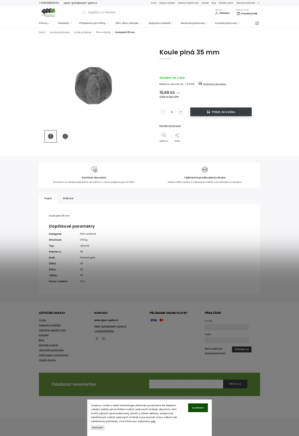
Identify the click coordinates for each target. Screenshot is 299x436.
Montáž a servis (226, 3)
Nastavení (97, 427)
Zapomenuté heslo (215, 353)
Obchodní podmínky (245, 3)
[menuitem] (46, 23)
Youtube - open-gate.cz (103, 338)
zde (153, 421)
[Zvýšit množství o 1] (180, 111)
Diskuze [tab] (68, 198)
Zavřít (246, 146)
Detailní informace (170, 125)
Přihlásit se (235, 383)
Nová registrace (214, 348)
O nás (153, 3)
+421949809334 (104, 331)
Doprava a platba (167, 3)
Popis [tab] (48, 198)
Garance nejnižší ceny (188, 3)
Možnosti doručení (214, 84)
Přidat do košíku (223, 112)
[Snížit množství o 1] (162, 111)
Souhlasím (198, 407)
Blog (214, 3)
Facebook (96, 338)
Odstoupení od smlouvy (53, 355)
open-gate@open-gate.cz (110, 326)
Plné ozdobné (88, 233)
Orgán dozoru (47, 360)
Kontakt (205, 3)
